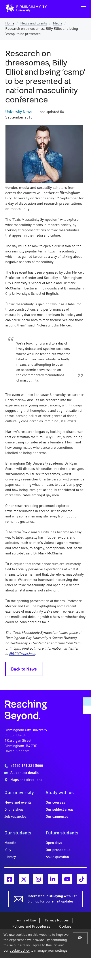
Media (57, 23)
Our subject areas (60, 810)
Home (9, 23)
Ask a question (57, 857)
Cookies (65, 926)
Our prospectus (58, 850)
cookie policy (20, 950)
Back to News (24, 669)
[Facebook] (9, 879)
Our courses (55, 802)
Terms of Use (25, 920)
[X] (24, 879)
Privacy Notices (57, 920)
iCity (7, 850)
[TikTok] (82, 879)
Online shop (13, 810)
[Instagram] (38, 879)
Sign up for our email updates (52, 899)
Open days (54, 843)
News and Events (33, 23)
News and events (18, 802)
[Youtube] (67, 879)
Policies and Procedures (31, 926)
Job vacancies (15, 817)
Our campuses (57, 817)
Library (10, 857)
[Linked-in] (53, 879)
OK (80, 938)
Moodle (10, 843)
